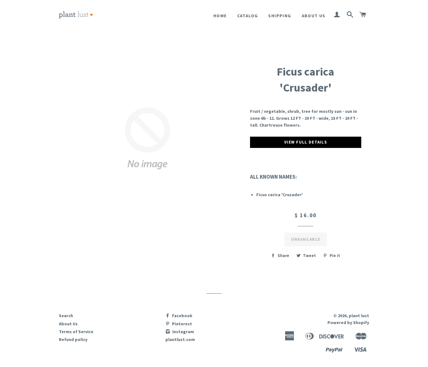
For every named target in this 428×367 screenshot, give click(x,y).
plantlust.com (180, 339)
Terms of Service (76, 331)
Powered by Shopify (348, 322)
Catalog (247, 15)
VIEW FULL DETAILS (305, 142)
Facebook (181, 315)
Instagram (182, 331)
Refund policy (73, 339)
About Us (314, 15)
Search (66, 315)
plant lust (359, 315)
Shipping (279, 15)
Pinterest (181, 324)
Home (220, 15)
